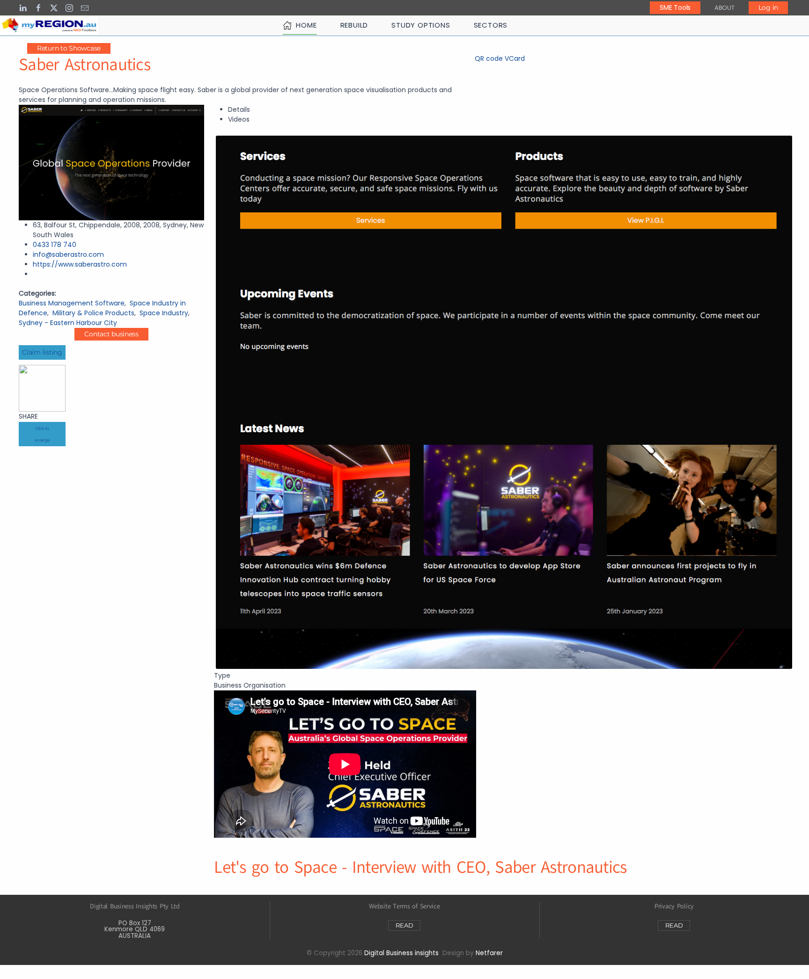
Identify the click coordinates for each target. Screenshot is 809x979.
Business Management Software (72, 303)
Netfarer (489, 953)
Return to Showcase (69, 48)
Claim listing (42, 352)
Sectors (491, 25)
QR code (489, 58)
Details (239, 109)
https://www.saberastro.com (80, 264)
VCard (515, 58)
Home (306, 25)
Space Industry (164, 313)
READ (404, 925)
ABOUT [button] (724, 7)
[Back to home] (49, 25)
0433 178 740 (54, 244)
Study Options (420, 25)
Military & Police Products (93, 313)
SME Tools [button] (675, 7)
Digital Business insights (401, 953)
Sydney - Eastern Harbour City (68, 322)
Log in (768, 7)
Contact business (111, 334)
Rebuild (354, 25)
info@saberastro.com (68, 254)
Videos (239, 119)
